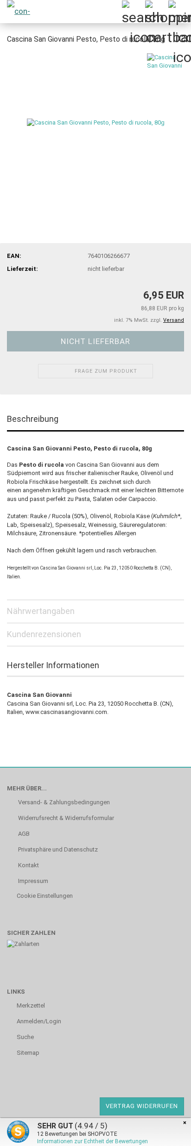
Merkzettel (31, 1005)
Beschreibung (32, 419)
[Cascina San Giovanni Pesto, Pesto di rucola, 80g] (96, 122)
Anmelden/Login (39, 1021)
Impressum (32, 880)
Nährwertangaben (41, 611)
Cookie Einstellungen (45, 895)
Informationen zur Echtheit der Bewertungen (92, 1141)
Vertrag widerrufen (142, 1105)
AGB (23, 833)
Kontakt (28, 865)
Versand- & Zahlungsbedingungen (63, 802)
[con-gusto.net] (23, 11)
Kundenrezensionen (44, 634)
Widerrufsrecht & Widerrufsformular (65, 817)
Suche (25, 1036)
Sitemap (28, 1052)
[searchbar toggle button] (133, 11)
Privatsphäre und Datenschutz (57, 849)
